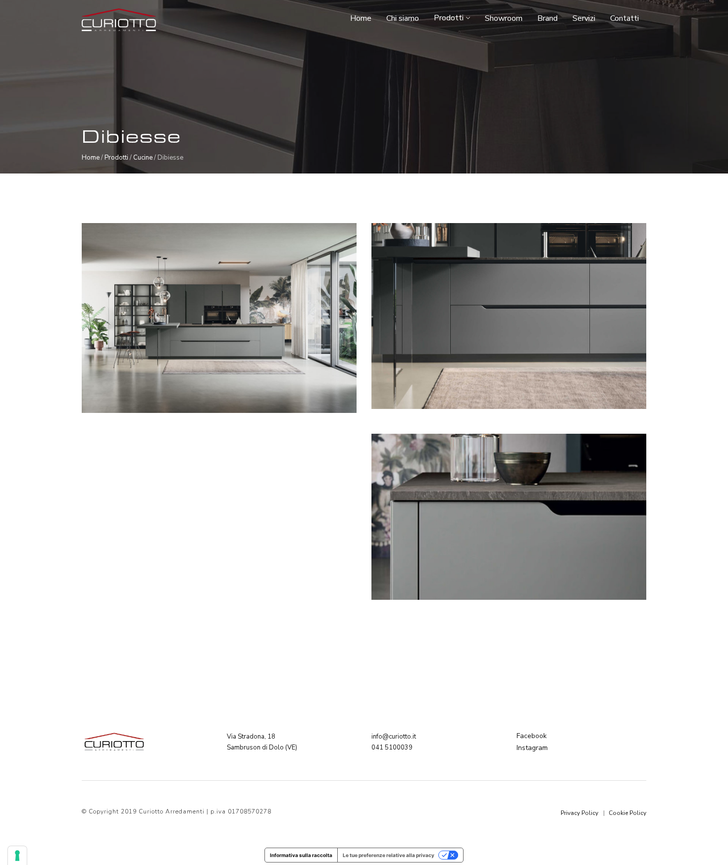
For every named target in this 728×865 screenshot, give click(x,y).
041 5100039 (392, 747)
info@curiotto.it (393, 736)
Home (360, 19)
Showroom (503, 19)
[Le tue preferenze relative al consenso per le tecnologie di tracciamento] (17, 855)
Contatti (624, 19)
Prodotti (449, 18)
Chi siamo (402, 19)
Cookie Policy (627, 813)
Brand (547, 19)
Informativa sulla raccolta (301, 855)
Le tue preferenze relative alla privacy (388, 855)
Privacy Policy (579, 813)
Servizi (583, 19)
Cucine (143, 157)
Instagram (532, 747)
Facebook (532, 736)
